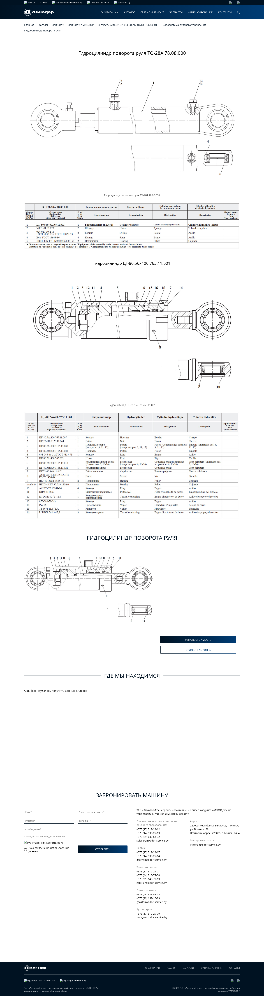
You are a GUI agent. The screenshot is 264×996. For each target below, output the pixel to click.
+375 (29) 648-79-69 (148, 879)
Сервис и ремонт (152, 12)
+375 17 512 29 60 (37, 2)
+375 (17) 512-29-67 (148, 852)
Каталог (129, 12)
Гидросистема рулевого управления (183, 25)
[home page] (39, 12)
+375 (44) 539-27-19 (148, 833)
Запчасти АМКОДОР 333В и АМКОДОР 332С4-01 (127, 25)
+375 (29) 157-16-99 (148, 898)
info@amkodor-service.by (69, 2)
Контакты (225, 12)
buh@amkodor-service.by (151, 917)
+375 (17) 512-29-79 (148, 913)
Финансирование (200, 12)
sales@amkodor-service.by (152, 840)
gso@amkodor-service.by (151, 859)
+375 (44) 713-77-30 (148, 875)
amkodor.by (124, 2)
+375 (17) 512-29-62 (148, 829)
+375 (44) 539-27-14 (148, 856)
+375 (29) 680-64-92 (148, 836)
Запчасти (176, 12)
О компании (110, 12)
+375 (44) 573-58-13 (148, 894)
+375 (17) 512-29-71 (148, 871)
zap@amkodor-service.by (151, 882)
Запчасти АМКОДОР (81, 25)
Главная (29, 25)
